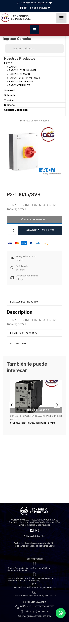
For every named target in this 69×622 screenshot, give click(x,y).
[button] (61, 613)
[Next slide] (57, 405)
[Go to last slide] (12, 405)
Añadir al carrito (40, 230)
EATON (30, 121)
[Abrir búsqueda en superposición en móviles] (34, 48)
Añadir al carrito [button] (38, 410)
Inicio (22, 121)
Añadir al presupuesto (34, 219)
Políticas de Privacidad (34, 536)
